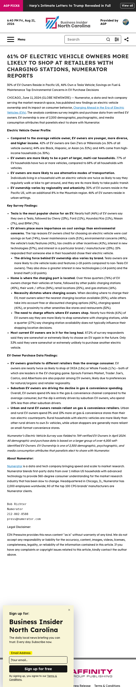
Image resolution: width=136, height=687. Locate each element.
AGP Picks (11, 5)
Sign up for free (38, 669)
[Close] (69, 610)
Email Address (20, 653)
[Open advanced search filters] (116, 39)
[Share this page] (126, 39)
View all (127, 5)
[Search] (108, 39)
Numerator (14, 466)
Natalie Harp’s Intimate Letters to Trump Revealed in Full (63, 6)
